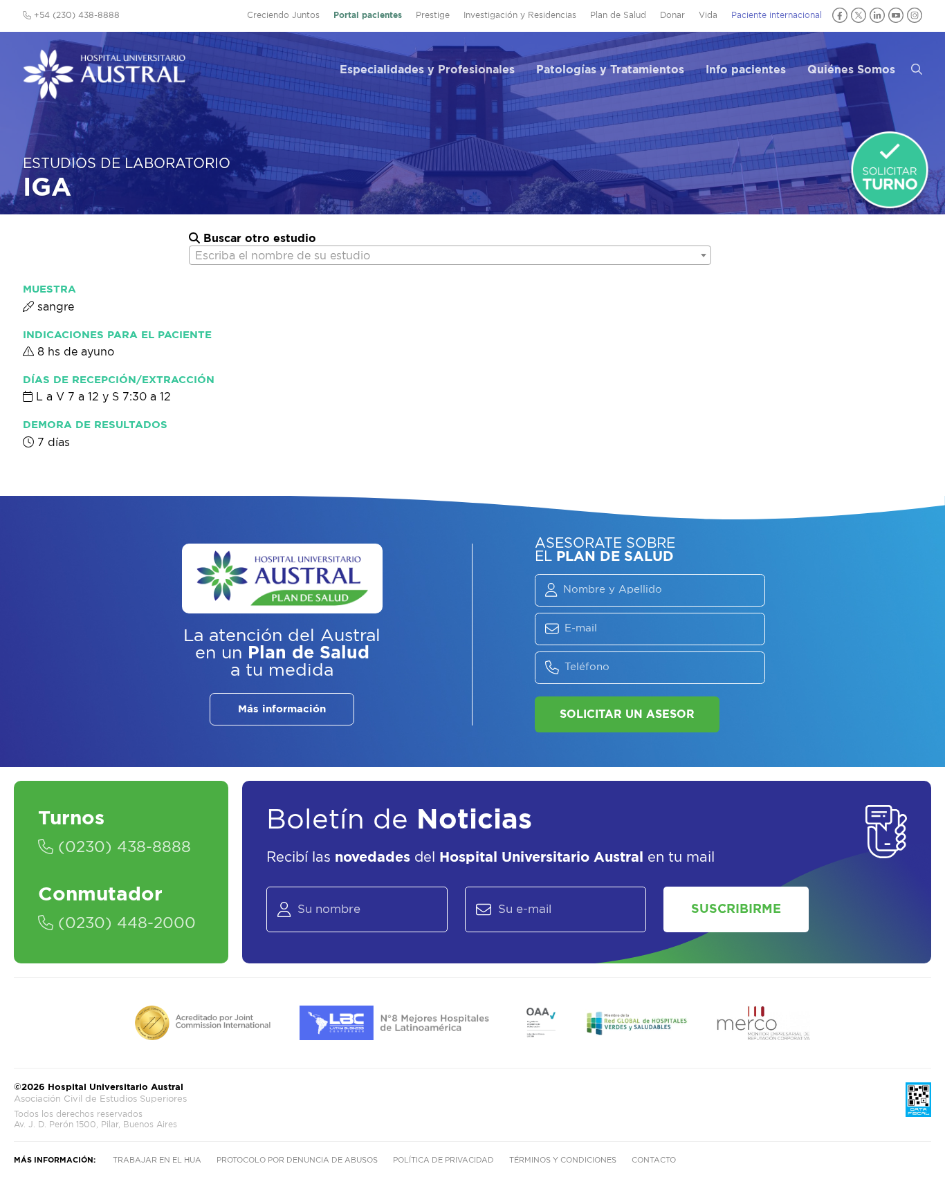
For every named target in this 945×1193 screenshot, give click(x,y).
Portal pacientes (367, 15)
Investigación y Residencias (520, 15)
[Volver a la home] (104, 93)
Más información (282, 709)
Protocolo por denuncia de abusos (297, 1160)
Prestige (433, 15)
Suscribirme (736, 909)
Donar (672, 15)
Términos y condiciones (562, 1160)
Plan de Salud (618, 15)
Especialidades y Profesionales (427, 69)
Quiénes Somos (851, 69)
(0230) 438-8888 (122, 847)
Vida (708, 15)
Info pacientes (746, 69)
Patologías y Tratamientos (610, 69)
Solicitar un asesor (627, 714)
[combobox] (450, 255)
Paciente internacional (776, 15)
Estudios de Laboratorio (126, 164)
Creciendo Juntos (283, 15)
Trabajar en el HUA (157, 1160)
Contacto (654, 1160)
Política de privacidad (443, 1160)
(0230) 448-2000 (124, 923)
